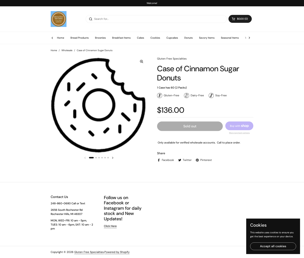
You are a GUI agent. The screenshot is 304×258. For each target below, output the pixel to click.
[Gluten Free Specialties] (58, 19)
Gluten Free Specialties (89, 252)
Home (54, 50)
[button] (240, 19)
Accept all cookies (273, 246)
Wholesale (66, 50)
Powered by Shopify (117, 252)
